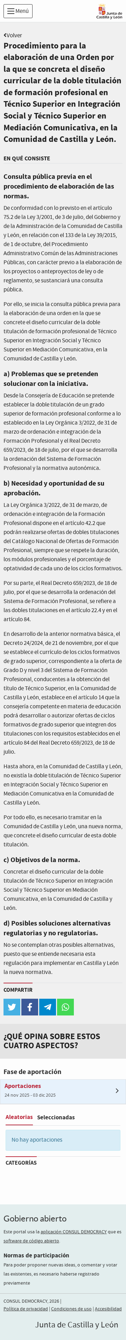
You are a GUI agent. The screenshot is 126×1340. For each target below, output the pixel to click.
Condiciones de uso (71, 1309)
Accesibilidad (108, 1309)
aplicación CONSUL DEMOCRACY (74, 1232)
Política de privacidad (26, 1309)
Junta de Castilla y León (76, 1325)
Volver (14, 36)
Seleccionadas (56, 1117)
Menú (21, 11)
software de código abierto (31, 1241)
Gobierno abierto (35, 1218)
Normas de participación (36, 1255)
